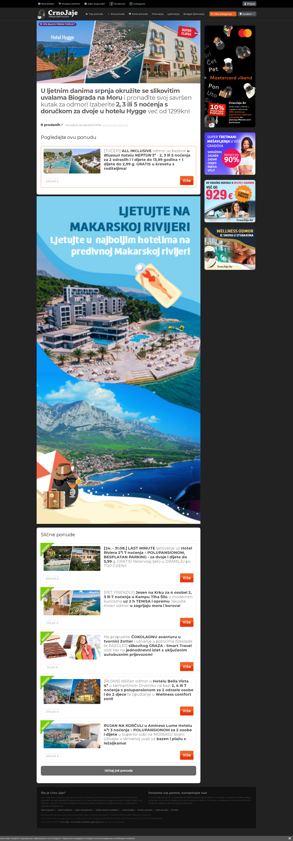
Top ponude (94, 14)
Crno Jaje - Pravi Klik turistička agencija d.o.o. (82, 822)
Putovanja (157, 14)
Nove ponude (138, 14)
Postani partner (69, 3)
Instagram (139, 4)
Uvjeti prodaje (128, 810)
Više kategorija (223, 14)
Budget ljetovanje (193, 14)
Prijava (249, 3)
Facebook (119, 4)
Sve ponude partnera (115, 125)
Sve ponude (116, 14)
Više (187, 180)
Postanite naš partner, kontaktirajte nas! (178, 793)
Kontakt (174, 810)
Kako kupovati (47, 810)
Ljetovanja (173, 14)
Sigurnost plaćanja (83, 810)
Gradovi (247, 14)
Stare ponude (162, 810)
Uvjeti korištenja (64, 810)
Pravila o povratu (144, 810)
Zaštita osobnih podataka (106, 810)
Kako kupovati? (94, 3)
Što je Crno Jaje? (53, 793)
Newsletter (46, 3)
